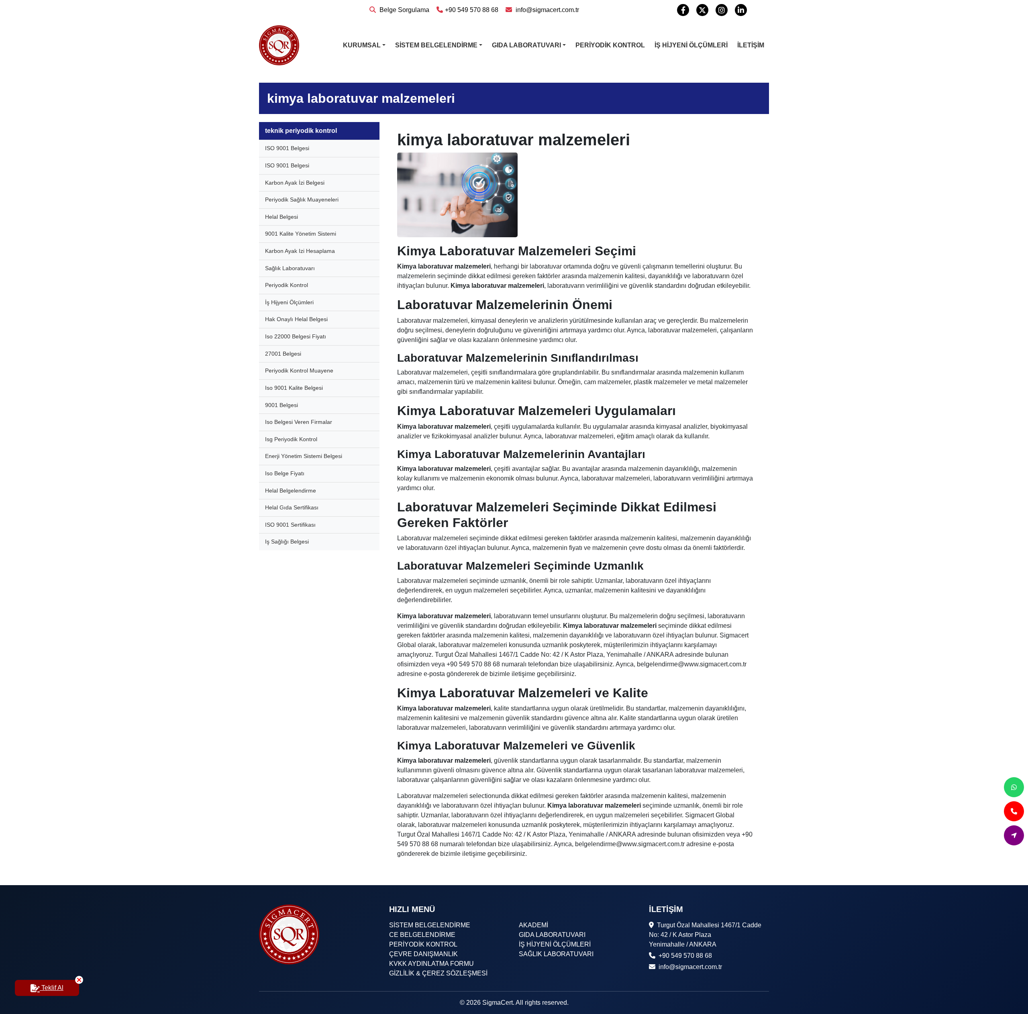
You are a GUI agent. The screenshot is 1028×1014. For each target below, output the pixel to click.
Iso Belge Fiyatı (284, 473)
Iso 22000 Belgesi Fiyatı (295, 336)
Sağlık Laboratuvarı (290, 268)
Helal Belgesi (281, 217)
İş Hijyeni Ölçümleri (289, 302)
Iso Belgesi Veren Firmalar (298, 422)
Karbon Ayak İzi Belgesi (294, 182)
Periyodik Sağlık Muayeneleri (302, 199)
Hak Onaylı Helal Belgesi (296, 319)
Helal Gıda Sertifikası (291, 507)
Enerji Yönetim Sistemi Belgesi (303, 456)
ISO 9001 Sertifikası (290, 524)
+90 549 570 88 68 (471, 9)
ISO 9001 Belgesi (287, 148)
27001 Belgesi (283, 353)
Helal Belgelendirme (290, 490)
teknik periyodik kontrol (301, 130)
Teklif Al (51, 987)
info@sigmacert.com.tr (546, 9)
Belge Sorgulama (403, 9)
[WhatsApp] (1014, 787)
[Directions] (1014, 835)
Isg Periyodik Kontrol (291, 439)
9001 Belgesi (281, 405)
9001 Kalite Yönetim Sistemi (300, 233)
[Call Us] (1014, 811)
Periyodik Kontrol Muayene (299, 370)
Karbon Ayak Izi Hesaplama (300, 251)
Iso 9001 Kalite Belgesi (294, 388)
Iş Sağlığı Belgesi (287, 541)
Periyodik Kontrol (286, 285)
